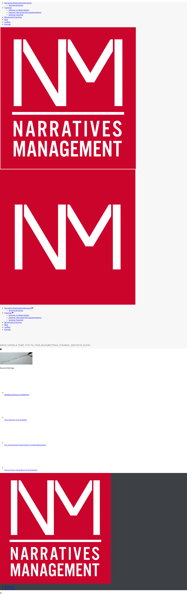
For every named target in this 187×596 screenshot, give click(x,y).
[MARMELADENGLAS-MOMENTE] (18, 392)
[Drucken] (1, 349)
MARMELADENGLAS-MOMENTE (16, 395)
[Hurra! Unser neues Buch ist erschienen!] (18, 467)
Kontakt (7, 24)
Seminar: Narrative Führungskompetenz (25, 12)
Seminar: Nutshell (16, 15)
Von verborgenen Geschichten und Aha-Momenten (25, 445)
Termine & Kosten (16, 5)
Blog (6, 19)
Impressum (9, 586)
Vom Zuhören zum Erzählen (15, 420)
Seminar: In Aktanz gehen (19, 10)
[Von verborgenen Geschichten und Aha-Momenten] (18, 442)
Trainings (8, 7)
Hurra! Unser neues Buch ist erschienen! (20, 470)
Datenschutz (10, 589)
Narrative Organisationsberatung (17, 3)
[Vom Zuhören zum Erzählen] (18, 417)
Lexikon (7, 22)
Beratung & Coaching (13, 17)
